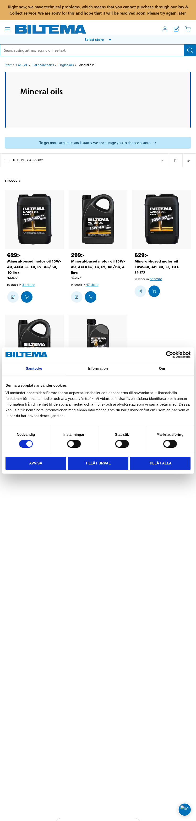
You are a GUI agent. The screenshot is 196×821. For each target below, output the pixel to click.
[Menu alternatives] (7, 29)
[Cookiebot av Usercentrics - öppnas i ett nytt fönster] (170, 354)
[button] (98, 39)
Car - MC (22, 65)
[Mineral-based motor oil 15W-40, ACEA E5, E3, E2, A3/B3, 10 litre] (34, 219)
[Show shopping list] (176, 29)
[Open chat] (184, 809)
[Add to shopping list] (13, 297)
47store (92, 284)
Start (8, 65)
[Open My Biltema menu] (165, 29)
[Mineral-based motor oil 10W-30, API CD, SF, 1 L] (98, 344)
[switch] (74, 444)
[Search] (190, 50)
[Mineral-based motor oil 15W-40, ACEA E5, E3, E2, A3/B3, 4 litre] (98, 219)
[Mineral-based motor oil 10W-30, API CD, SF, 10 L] (161, 219)
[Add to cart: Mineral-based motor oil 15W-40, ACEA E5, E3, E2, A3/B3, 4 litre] (90, 297)
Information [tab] (98, 368)
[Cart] (188, 29)
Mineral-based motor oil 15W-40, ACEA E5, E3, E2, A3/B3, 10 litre (34, 267)
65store (156, 278)
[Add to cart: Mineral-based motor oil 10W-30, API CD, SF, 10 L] (154, 291)
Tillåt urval (98, 463)
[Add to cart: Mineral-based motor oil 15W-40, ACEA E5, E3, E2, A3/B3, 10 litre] (27, 297)
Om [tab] (162, 368)
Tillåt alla (160, 463)
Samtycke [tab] (34, 368)
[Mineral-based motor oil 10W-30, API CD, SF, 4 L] (34, 344)
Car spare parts (43, 65)
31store (28, 284)
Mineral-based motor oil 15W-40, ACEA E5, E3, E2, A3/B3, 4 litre (98, 267)
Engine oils (66, 65)
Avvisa (35, 463)
